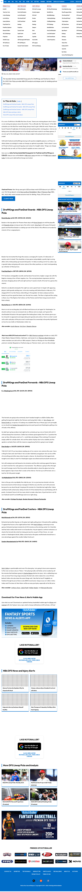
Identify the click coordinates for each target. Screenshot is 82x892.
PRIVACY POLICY (36, 874)
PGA (16, 1)
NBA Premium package (36, 335)
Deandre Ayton (9, 225)
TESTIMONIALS (26, 871)
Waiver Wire (64, 42)
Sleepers (34, 27)
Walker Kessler (33, 588)
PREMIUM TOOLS (6, 6)
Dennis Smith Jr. (6, 422)
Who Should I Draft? (22, 18)
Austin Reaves (15, 326)
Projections (5, 36)
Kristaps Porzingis (16, 499)
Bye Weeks (64, 52)
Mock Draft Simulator (22, 12)
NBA (9, 1)
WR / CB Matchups (6, 33)
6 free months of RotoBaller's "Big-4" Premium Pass (35, 192)
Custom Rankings (6, 15)
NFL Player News (65, 24)
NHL (13, 1)
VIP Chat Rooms (6, 42)
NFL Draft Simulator (22, 9)
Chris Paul (38, 225)
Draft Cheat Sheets (51, 36)
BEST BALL (49, 6)
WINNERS (42, 1)
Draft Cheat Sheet (21, 21)
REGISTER (78, 1)
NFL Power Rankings (36, 45)
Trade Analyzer (65, 21)
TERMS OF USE (46, 874)
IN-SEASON (64, 6)
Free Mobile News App (66, 9)
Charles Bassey (28, 573)
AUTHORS (75, 871)
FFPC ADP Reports (21, 42)
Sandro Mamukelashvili (9, 541)
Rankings (19, 24)
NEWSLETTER (36, 871)
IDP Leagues (35, 42)
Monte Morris (6, 305)
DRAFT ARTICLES (36, 6)
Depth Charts (20, 33)
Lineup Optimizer (6, 21)
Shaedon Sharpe (31, 326)
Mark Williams (38, 524)
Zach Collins (5, 568)
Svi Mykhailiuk (6, 477)
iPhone (51, 602)
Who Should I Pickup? (66, 18)
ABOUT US (67, 871)
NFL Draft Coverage (36, 9)
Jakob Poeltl (24, 588)
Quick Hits (64, 48)
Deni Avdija (5, 446)
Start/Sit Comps (6, 39)
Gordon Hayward (17, 425)
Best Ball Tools (50, 12)
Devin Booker (6, 218)
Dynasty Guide (21, 30)
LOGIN (72, 1)
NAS (20, 1)
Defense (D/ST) (65, 45)
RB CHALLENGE (57, 871)
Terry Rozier (47, 420)
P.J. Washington (7, 391)
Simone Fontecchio (40, 499)
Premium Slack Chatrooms (47, 338)
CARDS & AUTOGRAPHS (58, 1)
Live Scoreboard (65, 27)
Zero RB (34, 33)
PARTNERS (49, 1)
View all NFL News (69, 78)
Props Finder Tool (6, 24)
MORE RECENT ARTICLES (65, 199)
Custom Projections (51, 39)
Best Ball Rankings (50, 15)
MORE (27, 1)
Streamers (64, 39)
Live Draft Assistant (22, 15)
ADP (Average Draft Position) (24, 39)
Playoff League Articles (66, 12)
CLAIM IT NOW (8, 198)
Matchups (64, 36)
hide (19, 101)
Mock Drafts (34, 39)
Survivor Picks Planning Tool (67, 55)
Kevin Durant (38, 222)
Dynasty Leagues (36, 12)
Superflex (34, 36)
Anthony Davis (15, 588)
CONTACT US (7, 871)
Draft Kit (4, 9)
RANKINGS (62, 183)
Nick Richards (6, 517)
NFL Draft (34, 15)
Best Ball (34, 21)
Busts (33, 30)
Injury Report (20, 36)
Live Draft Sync (6, 18)
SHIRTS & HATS (47, 871)
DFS (32, 1)
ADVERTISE (17, 871)
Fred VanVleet (6, 271)
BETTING (36, 1)
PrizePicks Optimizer (7, 27)
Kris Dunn (23, 326)
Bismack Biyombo (46, 588)
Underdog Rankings (51, 18)
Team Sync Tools (6, 12)
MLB (5, 1)
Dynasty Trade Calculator (23, 45)
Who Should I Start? (66, 15)
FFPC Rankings (50, 24)
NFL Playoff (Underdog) (52, 9)
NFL (2, 1)
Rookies (34, 18)
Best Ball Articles (50, 27)
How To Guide (6, 45)
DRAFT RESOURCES (22, 6)
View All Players (69, 136)
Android (4, 605)
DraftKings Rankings (51, 21)
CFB (24, 1)
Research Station (6, 30)
